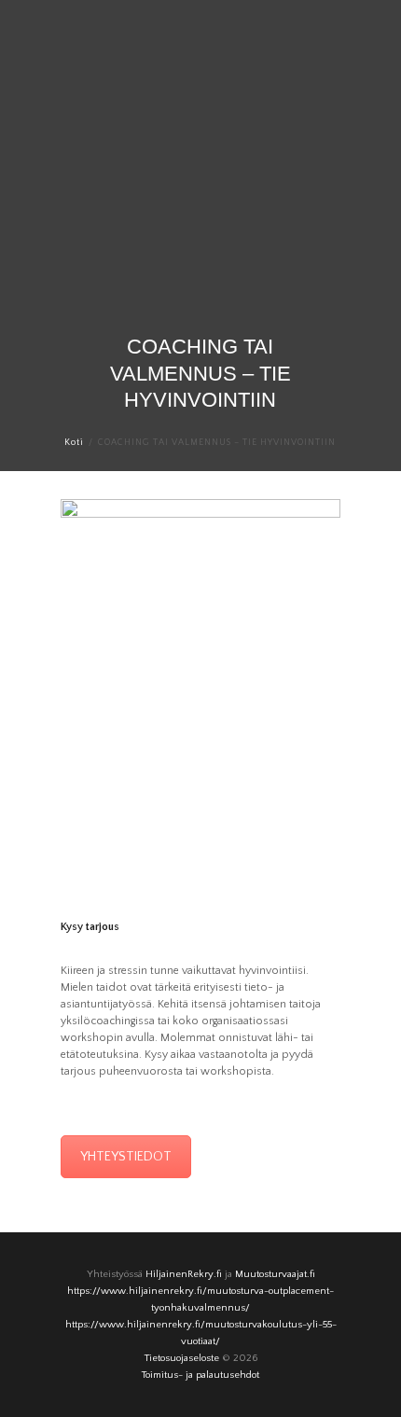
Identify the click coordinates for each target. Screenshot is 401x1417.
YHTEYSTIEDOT (126, 1156)
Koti (74, 442)
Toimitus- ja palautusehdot (200, 1375)
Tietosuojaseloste (182, 1358)
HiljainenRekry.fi (183, 1274)
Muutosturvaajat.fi (275, 1274)
